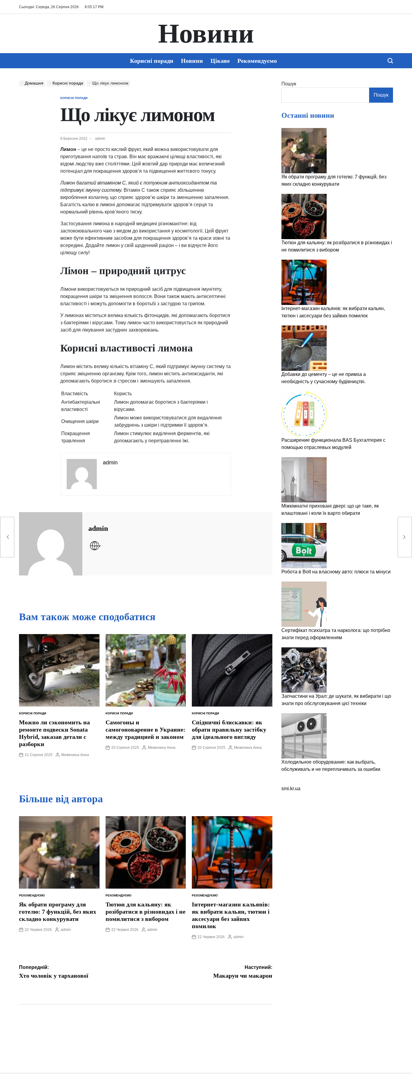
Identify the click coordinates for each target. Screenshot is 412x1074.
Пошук (288, 83)
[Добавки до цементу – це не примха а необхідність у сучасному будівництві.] (304, 348)
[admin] (50, 543)
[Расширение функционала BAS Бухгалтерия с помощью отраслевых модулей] (304, 414)
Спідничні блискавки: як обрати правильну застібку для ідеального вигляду (229, 729)
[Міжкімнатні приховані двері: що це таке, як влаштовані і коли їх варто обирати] (304, 479)
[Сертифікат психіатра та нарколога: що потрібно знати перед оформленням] (304, 604)
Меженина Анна (75, 755)
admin (100, 138)
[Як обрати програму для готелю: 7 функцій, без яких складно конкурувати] (304, 150)
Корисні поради (151, 60)
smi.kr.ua (290, 788)
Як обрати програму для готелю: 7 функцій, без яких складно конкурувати (57, 911)
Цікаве (220, 60)
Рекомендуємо (257, 60)
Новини (206, 33)
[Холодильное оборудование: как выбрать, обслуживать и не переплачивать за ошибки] (304, 735)
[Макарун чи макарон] (405, 537)
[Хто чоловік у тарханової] (7, 537)
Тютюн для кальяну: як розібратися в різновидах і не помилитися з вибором (145, 911)
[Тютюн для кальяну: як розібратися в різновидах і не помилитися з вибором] (304, 216)
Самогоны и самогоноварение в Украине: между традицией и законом (145, 729)
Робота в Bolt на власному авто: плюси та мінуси (336, 571)
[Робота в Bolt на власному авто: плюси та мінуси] (304, 545)
